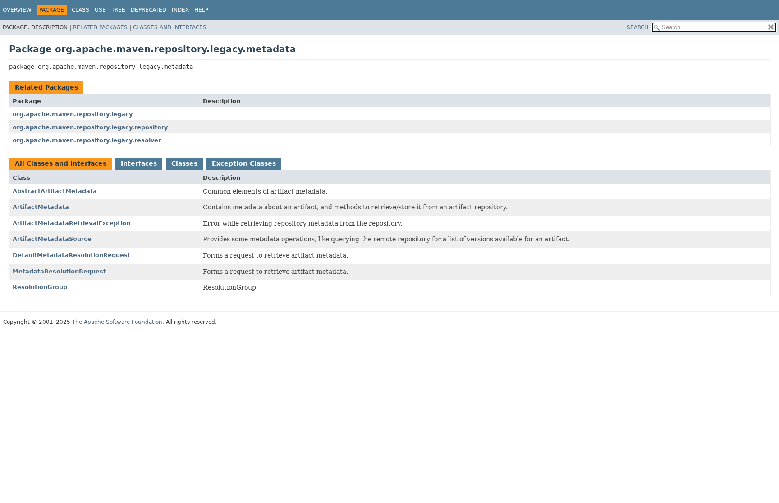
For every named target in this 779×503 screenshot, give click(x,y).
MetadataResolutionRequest (59, 271)
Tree (118, 10)
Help (201, 10)
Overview (17, 10)
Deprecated (148, 10)
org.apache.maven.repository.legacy (73, 114)
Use (100, 10)
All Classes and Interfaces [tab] (60, 163)
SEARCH (637, 27)
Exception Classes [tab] (244, 163)
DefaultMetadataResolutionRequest (71, 255)
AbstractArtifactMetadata (55, 191)
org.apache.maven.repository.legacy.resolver (87, 140)
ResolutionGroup (40, 287)
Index (180, 10)
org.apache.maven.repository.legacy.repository (90, 127)
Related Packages (100, 27)
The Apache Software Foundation (117, 322)
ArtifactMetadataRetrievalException (71, 223)
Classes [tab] (184, 163)
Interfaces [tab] (139, 163)
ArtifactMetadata (41, 207)
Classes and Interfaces (169, 27)
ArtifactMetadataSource (52, 239)
